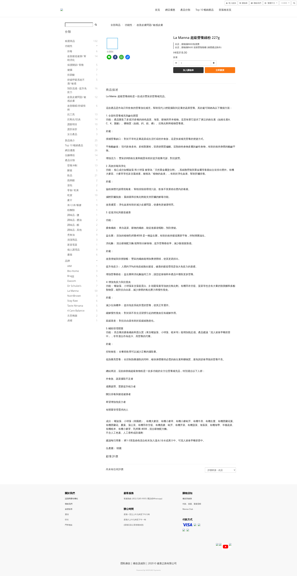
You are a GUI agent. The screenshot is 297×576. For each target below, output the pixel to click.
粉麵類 (71, 210)
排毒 (69, 51)
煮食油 (71, 234)
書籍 (69, 254)
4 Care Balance (75, 310)
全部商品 (116, 25)
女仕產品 (72, 134)
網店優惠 (170, 9)
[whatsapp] (121, 57)
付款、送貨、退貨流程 (192, 503)
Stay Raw (72, 300)
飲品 (69, 175)
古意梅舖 (72, 315)
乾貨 (69, 195)
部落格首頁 (225, 9)
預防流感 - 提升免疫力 (77, 90)
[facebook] (115, 57)
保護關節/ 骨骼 (75, 65)
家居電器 (72, 244)
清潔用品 (72, 239)
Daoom (71, 281)
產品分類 (185, 9)
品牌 (67, 260)
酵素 (69, 170)
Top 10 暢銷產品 (205, 9)
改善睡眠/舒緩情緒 (76, 107)
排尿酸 (71, 74)
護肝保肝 (72, 129)
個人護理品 (73, 249)
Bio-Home (73, 271)
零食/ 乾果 (73, 190)
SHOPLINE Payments (153, 570)
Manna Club (188, 509)
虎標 (69, 320)
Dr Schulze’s (74, 286)
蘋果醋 (71, 180)
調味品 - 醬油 (74, 220)
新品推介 (70, 140)
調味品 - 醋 (73, 225)
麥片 (69, 200)
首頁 (157, 9)
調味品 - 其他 (74, 230)
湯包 (69, 185)
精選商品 (70, 41)
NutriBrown (74, 295)
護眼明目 (72, 124)
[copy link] (127, 57)
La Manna (73, 290)
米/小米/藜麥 (74, 205)
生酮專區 (70, 155)
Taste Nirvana (75, 305)
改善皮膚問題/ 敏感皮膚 (76, 98)
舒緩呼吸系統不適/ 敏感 (76, 81)
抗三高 (71, 114)
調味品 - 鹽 (73, 215)
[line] (109, 57)
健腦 (69, 69)
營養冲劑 (72, 165)
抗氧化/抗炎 (74, 119)
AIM (69, 266)
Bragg (70, 276)
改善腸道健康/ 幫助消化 (76, 58)
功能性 (68, 46)
